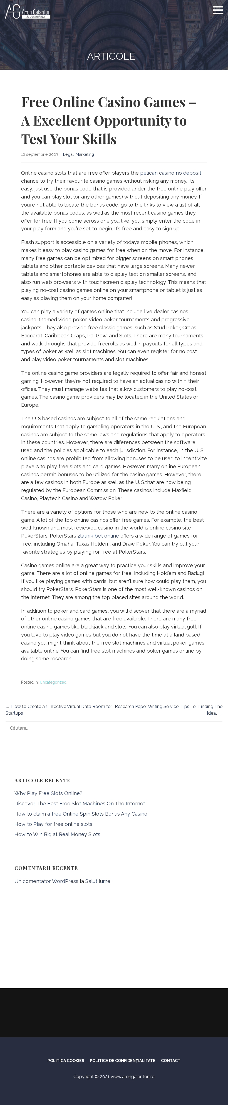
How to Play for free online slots (53, 824)
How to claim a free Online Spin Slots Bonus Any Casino (80, 814)
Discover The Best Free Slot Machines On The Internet (79, 803)
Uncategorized (53, 682)
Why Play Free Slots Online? (48, 793)
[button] (220, 10)
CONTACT (170, 1060)
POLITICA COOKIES (66, 1060)
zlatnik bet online (98, 536)
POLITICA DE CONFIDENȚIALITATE (122, 1060)
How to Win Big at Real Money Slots (57, 834)
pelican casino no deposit (170, 173)
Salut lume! (98, 881)
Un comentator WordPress (46, 881)
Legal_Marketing (78, 154)
